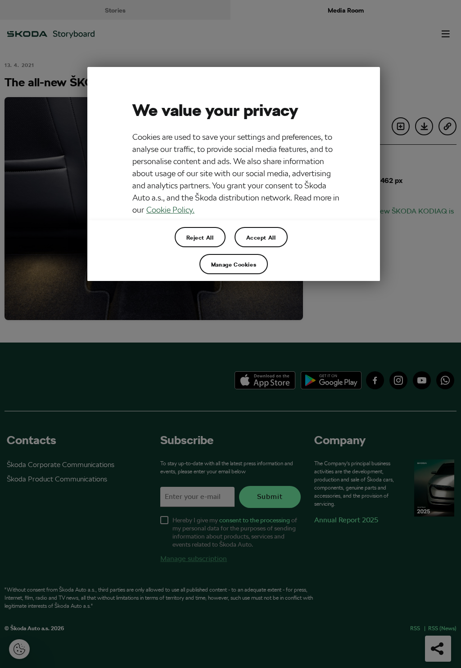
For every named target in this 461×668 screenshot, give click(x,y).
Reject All (200, 237)
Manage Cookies (233, 264)
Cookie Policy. (170, 209)
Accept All (261, 237)
